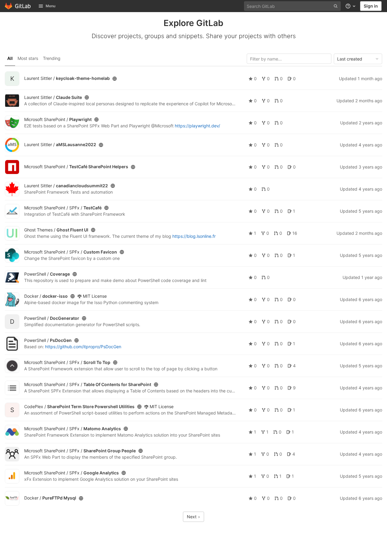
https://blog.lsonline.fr (194, 236)
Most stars (28, 58)
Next (192, 516)
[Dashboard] (18, 6)
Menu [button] (50, 6)
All (10, 58)
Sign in (371, 5)
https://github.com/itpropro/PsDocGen (83, 346)
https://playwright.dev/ (197, 125)
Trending (51, 58)
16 (294, 233)
